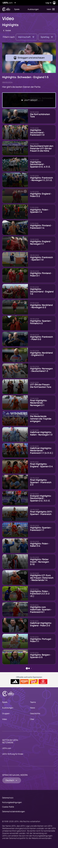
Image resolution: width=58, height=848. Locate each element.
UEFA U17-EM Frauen (6, 9)
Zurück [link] (8, 30)
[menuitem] (18, 9)
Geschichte (35, 713)
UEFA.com (6, 748)
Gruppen (6, 713)
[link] (16, 9)
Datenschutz (7, 797)
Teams (33, 702)
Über (32, 719)
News (32, 707)
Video (4, 719)
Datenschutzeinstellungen (13, 811)
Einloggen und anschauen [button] (31, 57)
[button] (50, 9)
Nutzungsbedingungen (12, 802)
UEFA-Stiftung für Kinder (12, 754)
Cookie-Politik (8, 806)
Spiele (4, 702)
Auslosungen (7, 707)
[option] (29, 100)
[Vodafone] (43, 681)
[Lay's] (33, 681)
